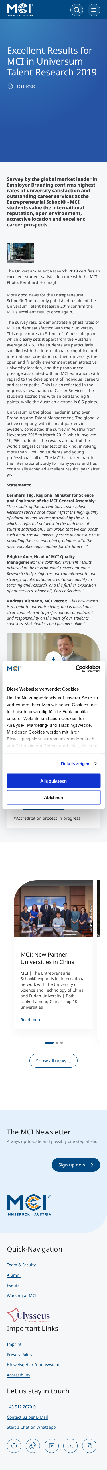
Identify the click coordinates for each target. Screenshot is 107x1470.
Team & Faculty (21, 1264)
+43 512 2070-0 (21, 1406)
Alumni (14, 1275)
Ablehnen (53, 797)
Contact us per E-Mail (27, 1417)
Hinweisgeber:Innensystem (33, 1364)
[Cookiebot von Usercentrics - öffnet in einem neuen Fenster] (76, 669)
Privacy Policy (19, 1354)
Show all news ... (53, 1061)
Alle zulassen (53, 780)
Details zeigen (75, 763)
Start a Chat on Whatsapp (31, 1427)
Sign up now (71, 1165)
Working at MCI (22, 1295)
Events (13, 1285)
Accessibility (18, 1375)
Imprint (14, 1344)
